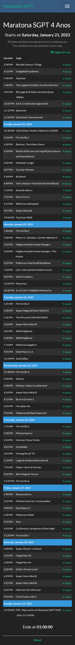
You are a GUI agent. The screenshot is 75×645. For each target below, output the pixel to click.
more (67, 64)
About (37, 640)
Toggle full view (61, 52)
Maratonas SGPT (18, 6)
